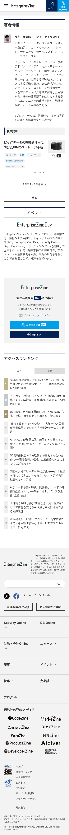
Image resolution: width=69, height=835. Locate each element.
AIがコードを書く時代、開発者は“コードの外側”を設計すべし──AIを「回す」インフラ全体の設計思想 (37, 491)
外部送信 (20, 807)
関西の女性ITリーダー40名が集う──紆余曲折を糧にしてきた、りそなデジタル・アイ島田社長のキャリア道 (37, 475)
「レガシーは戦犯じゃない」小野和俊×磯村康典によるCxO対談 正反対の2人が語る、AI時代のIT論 (37, 400)
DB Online (47, 622)
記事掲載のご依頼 (18, 607)
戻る (34, 197)
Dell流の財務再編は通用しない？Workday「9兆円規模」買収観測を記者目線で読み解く (37, 414)
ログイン (36, 334)
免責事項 (20, 782)
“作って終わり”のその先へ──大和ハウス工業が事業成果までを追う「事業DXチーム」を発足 (37, 427)
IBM (22, 155)
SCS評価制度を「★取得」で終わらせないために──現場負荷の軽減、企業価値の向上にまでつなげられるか (37, 459)
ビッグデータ (34, 155)
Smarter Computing (14, 160)
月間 (50, 371)
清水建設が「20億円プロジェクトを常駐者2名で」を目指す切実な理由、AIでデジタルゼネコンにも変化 (36, 523)
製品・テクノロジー (14, 166)
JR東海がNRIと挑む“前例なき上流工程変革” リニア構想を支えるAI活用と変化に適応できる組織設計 (37, 507)
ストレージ (11, 155)
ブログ (8, 697)
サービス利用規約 (25, 793)
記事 (7, 664)
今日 (19, 371)
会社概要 (20, 787)
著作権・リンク (24, 771)
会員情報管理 (23, 777)
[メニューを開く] (6, 6)
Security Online (15, 622)
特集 (7, 681)
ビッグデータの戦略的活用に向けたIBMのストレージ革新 (24, 144)
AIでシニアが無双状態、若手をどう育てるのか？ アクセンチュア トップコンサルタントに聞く (37, 443)
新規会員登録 (35, 325)
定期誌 (44, 681)
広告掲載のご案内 (51, 607)
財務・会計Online (16, 643)
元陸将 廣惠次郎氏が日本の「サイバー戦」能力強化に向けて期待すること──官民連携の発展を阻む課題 (37, 384)
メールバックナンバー (36, 315)
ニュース (46, 643)
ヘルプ (19, 766)
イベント (46, 664)
